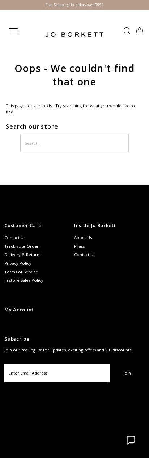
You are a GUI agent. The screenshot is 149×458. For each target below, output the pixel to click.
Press (79, 246)
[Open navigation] (21, 31)
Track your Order (21, 246)
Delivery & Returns (22, 254)
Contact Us (14, 237)
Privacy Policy (17, 263)
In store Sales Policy (23, 280)
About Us (83, 237)
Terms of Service (21, 272)
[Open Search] (127, 31)
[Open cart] (139, 31)
